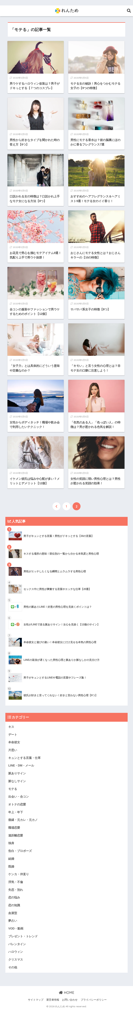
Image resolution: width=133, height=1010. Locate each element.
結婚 (11, 858)
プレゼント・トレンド (23, 936)
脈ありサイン (17, 773)
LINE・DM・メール (21, 765)
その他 (12, 967)
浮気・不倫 (15, 882)
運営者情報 (52, 999)
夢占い (12, 920)
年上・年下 (15, 812)
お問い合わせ (70, 999)
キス (11, 726)
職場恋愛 (14, 827)
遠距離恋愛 (15, 835)
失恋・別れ (15, 889)
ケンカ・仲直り (18, 874)
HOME (68, 992)
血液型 (12, 913)
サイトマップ (35, 999)
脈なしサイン (17, 781)
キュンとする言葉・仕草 (24, 758)
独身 (11, 843)
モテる (12, 789)
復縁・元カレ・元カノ (23, 820)
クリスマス (15, 959)
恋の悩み (14, 897)
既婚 (11, 866)
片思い (12, 750)
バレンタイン (17, 944)
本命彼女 (14, 742)
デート (12, 734)
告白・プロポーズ (20, 851)
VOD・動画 (15, 928)
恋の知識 (14, 905)
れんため (69, 10)
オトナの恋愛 (17, 804)
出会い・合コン (18, 796)
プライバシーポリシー (94, 999)
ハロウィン (15, 951)
